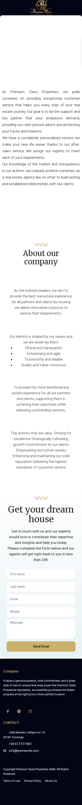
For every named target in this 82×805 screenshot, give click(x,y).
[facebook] (7, 711)
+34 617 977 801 (20, 744)
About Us (51, 780)
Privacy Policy (32, 780)
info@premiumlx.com (24, 750)
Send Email (41, 646)
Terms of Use (11, 780)
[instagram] (30, 711)
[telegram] (18, 711)
